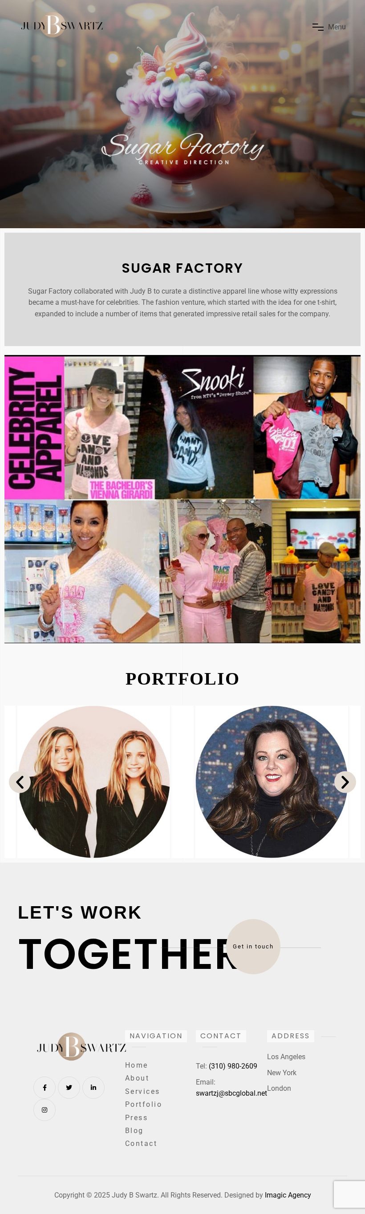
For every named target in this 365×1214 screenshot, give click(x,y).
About (137, 1078)
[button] (20, 782)
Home (136, 1065)
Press (136, 1117)
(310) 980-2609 (233, 1066)
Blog (134, 1130)
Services (142, 1091)
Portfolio (143, 1104)
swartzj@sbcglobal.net (231, 1093)
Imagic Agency (288, 1195)
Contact (141, 1143)
